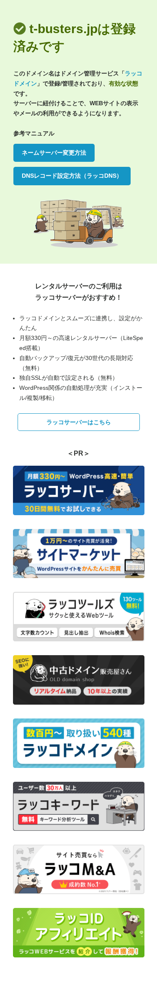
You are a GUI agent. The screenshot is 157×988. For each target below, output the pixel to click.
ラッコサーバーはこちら (78, 422)
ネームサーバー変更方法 (54, 152)
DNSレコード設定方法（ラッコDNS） (72, 175)
